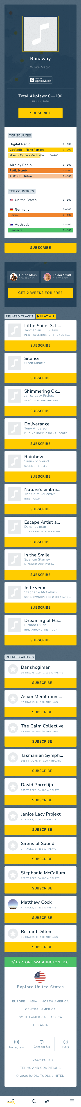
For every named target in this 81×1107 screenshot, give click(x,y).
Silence (32, 358)
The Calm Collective (40, 494)
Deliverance (37, 424)
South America (32, 1017)
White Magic (40, 67)
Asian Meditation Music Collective (48, 696)
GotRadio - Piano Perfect (26, 150)
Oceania (40, 1025)
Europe (18, 1001)
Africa (56, 1017)
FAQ (65, 1047)
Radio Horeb (18, 171)
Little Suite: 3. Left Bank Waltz (48, 326)
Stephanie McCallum (40, 592)
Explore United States (40, 987)
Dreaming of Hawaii (45, 620)
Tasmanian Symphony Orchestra (35, 330)
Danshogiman (35, 526)
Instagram (16, 1047)
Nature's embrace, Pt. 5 (48, 489)
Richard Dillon (35, 625)
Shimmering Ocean (44, 391)
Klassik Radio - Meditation (27, 155)
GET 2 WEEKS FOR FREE (40, 293)
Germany (22, 209)
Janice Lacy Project (39, 395)
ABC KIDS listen (20, 176)
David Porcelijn (56, 330)
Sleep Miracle (34, 363)
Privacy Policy (40, 1060)
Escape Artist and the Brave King (48, 522)
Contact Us (42, 1047)
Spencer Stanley (37, 559)
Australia (22, 224)
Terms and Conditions (40, 1068)
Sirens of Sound (36, 461)
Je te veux (34, 588)
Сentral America (40, 1009)
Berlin (13, 215)
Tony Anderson (36, 428)
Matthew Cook (36, 902)
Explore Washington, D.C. (43, 962)
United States (25, 200)
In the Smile (37, 555)
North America (55, 1001)
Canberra (15, 230)
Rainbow (33, 457)
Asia (33, 1001)
